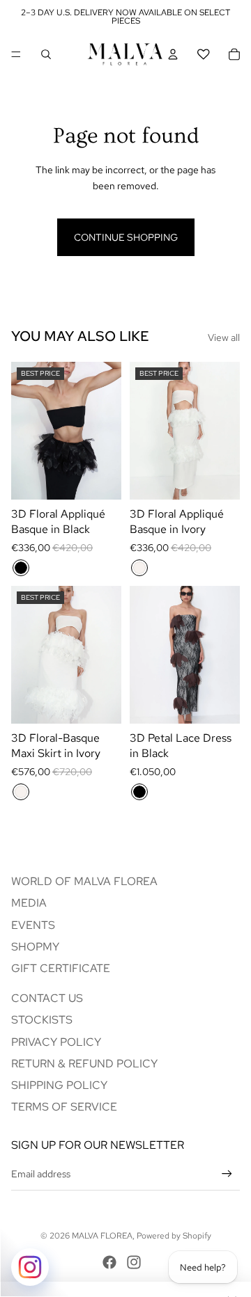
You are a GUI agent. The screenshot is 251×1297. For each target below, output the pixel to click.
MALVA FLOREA (102, 1235)
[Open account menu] (173, 54)
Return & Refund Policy (84, 1063)
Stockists (42, 1019)
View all (224, 337)
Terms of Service (64, 1106)
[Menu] (16, 54)
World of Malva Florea (84, 881)
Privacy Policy (56, 1042)
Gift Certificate (60, 968)
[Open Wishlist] (203, 54)
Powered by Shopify (174, 1235)
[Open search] (46, 54)
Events (33, 925)
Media (29, 903)
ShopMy (35, 946)
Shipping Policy (59, 1085)
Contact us (47, 998)
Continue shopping (126, 237)
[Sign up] (227, 1173)
